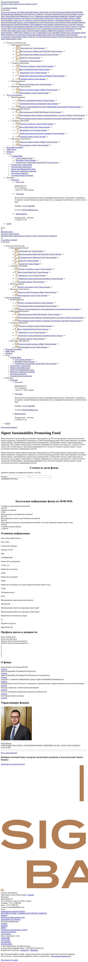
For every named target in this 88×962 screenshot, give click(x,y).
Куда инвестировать (15, 147)
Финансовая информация (36, 35)
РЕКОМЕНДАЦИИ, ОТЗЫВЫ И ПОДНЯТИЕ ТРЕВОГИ (24, 913)
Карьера (4, 915)
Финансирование (8, 18)
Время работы (11, 39)
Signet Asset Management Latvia (58, 35)
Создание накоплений (53, 14)
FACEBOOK (6, 942)
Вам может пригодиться (44, 18)
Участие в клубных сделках (73, 14)
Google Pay (39, 14)
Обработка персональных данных (14, 930)
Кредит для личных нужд (25, 18)
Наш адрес (79, 37)
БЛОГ (19, 39)
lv (1, 228)
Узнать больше (38, 48)
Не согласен (5, 960)
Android (31, 895)
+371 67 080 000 (28, 206)
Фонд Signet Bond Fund (10, 16)
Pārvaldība (56, 33)
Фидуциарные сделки (9, 20)
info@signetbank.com (30, 210)
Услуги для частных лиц (10, 12)
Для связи (20, 194)
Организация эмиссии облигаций (33, 104)
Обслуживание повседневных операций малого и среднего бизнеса (56, 24)
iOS (24, 895)
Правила (4, 926)
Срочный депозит (75, 16)
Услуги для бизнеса (26, 20)
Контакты (62, 37)
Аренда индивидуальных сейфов (68, 18)
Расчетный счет (46, 12)
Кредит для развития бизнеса (59, 20)
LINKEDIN (5, 938)
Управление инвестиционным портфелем (51, 16)
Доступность (6, 934)
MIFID (3, 928)
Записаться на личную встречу (25, 4)
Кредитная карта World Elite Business (15, 24)
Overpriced (24, 950)
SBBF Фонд (18, 33)
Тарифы (4, 924)
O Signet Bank (41, 33)
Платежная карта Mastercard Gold (14, 14)
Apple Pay (31, 14)
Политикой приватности (61, 956)
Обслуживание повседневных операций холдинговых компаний (26, 26)
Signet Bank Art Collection (11, 919)
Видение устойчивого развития (23, 171)
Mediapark (34, 950)
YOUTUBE (5, 940)
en (3, 228)
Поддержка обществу (27, 37)
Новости (27, 33)
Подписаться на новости (47, 236)
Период (4, 477)
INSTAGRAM (6, 944)
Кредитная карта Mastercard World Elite (67, 12)
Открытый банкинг (8, 932)
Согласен (14, 960)
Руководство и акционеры (15, 35)
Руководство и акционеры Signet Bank (31, 162)
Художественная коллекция (47, 37)
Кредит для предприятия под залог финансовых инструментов (41, 22)
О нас (33, 33)
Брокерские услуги (26, 16)
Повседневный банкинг (29, 12)
